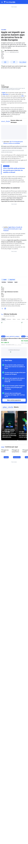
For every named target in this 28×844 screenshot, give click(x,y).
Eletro (14, 319)
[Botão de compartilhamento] (5, 62)
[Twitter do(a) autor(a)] (2, 308)
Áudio (23, 319)
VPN (22, 96)
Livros (18, 319)
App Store (5, 94)
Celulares (9, 319)
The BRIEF (3, 29)
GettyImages (5, 87)
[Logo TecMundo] (9, 2)
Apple (3, 92)
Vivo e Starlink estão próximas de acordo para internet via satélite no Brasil (14, 170)
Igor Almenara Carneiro (11, 50)
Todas (3, 319)
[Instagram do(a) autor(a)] (5, 308)
